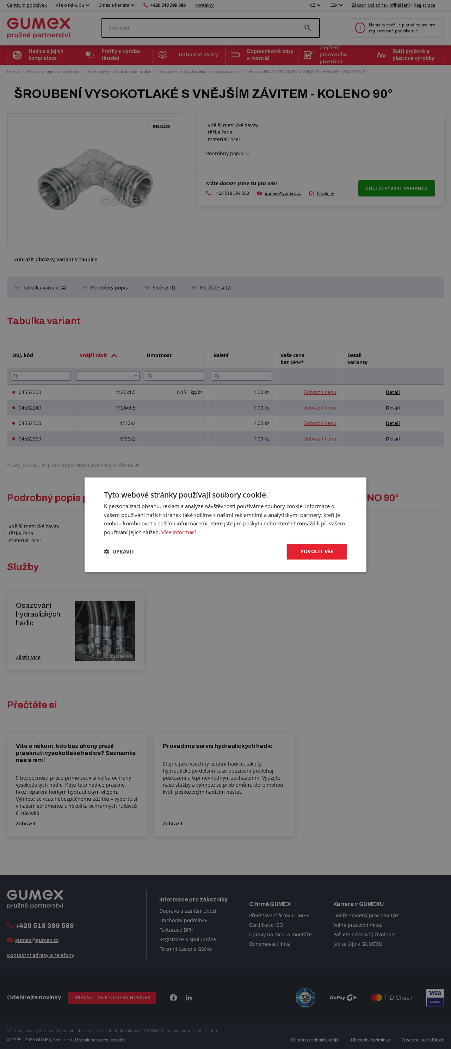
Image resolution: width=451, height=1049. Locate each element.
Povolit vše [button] (317, 551)
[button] (119, 551)
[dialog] (225, 524)
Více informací (178, 532)
